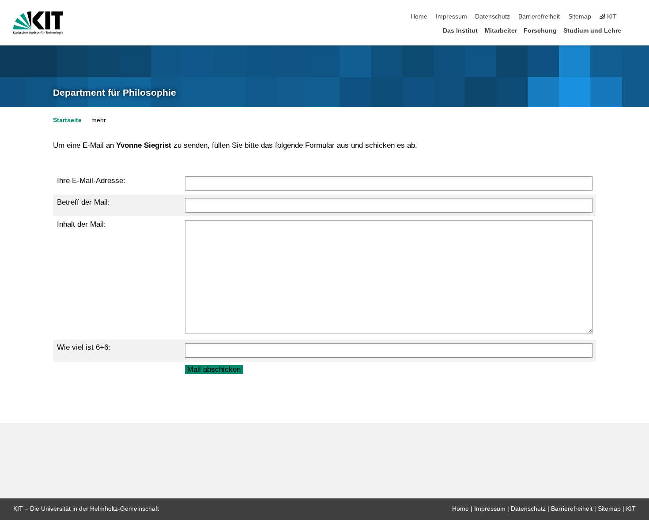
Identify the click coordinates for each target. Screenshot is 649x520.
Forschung (540, 30)
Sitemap (579, 16)
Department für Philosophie (114, 92)
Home (419, 16)
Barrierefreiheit (539, 16)
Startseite (67, 120)
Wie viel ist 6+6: (83, 347)
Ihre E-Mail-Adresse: (91, 180)
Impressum (451, 16)
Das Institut (460, 30)
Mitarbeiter (501, 30)
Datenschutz (492, 16)
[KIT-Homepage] (38, 22)
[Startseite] (633, 30)
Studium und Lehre (592, 30)
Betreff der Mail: (83, 202)
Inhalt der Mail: (81, 224)
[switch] (633, 16)
